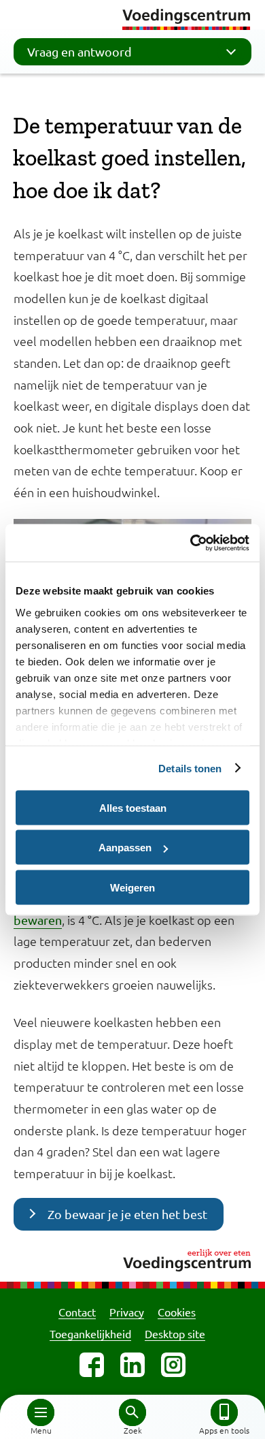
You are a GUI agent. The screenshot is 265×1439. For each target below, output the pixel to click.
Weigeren (132, 887)
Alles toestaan (132, 807)
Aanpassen (125, 847)
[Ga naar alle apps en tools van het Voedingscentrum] (224, 1412)
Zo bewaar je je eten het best (127, 1214)
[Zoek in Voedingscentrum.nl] (132, 1412)
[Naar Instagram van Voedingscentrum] (173, 1365)
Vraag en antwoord (79, 51)
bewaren (38, 920)
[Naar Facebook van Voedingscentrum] (92, 1365)
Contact (77, 1311)
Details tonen (190, 768)
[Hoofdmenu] (40, 1412)
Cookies (177, 1311)
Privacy (126, 1311)
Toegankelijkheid (90, 1333)
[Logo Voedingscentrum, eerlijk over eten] (132, 1258)
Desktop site (175, 1333)
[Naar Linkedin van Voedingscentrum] (132, 1365)
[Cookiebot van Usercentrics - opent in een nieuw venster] (190, 543)
